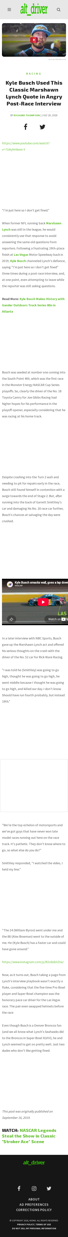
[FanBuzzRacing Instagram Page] (34, 1188)
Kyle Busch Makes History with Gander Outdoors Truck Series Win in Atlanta (33, 305)
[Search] (58, 9)
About (34, 1199)
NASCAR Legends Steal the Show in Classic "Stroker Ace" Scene (29, 1136)
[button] (9, 9)
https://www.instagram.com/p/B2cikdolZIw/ (33, 962)
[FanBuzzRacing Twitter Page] (49, 1188)
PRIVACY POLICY (26, 1224)
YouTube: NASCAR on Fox (57, 59)
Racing (34, 73)
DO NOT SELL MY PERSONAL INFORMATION (34, 1228)
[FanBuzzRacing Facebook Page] (19, 1188)
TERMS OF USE (43, 1224)
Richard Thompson (27, 115)
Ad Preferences (33, 1204)
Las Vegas (21, 254)
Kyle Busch (18, 261)
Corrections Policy (34, 1210)
